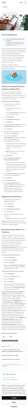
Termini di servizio (14, 379)
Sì (5, 336)
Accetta (14, 398)
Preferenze (14, 406)
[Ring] (3, 2)
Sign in (21, 2)
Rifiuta (14, 402)
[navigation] (14, 12)
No (12, 336)
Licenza (8, 379)
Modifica (13, 374)
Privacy (4, 379)
